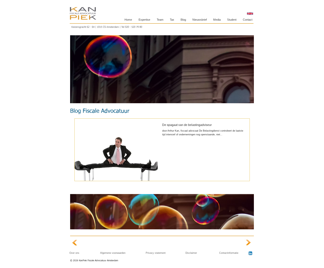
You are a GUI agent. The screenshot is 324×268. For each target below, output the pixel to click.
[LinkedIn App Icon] (250, 253)
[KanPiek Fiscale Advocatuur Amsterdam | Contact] (248, 242)
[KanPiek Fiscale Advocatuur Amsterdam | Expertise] (75, 243)
